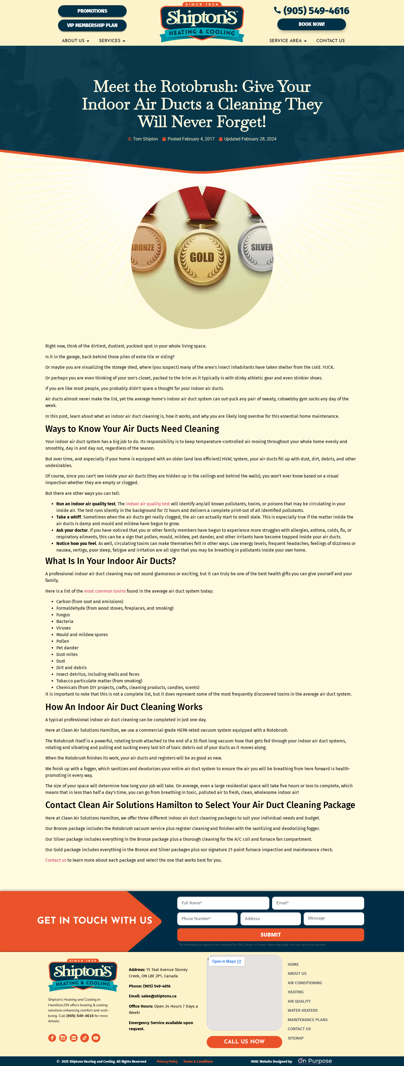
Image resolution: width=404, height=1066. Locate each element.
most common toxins (105, 591)
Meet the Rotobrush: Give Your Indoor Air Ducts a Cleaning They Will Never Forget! (202, 104)
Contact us (55, 860)
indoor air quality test (148, 503)
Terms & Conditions (198, 1062)
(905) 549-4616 (316, 11)
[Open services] (124, 41)
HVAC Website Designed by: (271, 1062)
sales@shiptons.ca (158, 996)
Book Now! (312, 24)
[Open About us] (88, 41)
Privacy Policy (167, 1062)
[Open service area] (305, 41)
